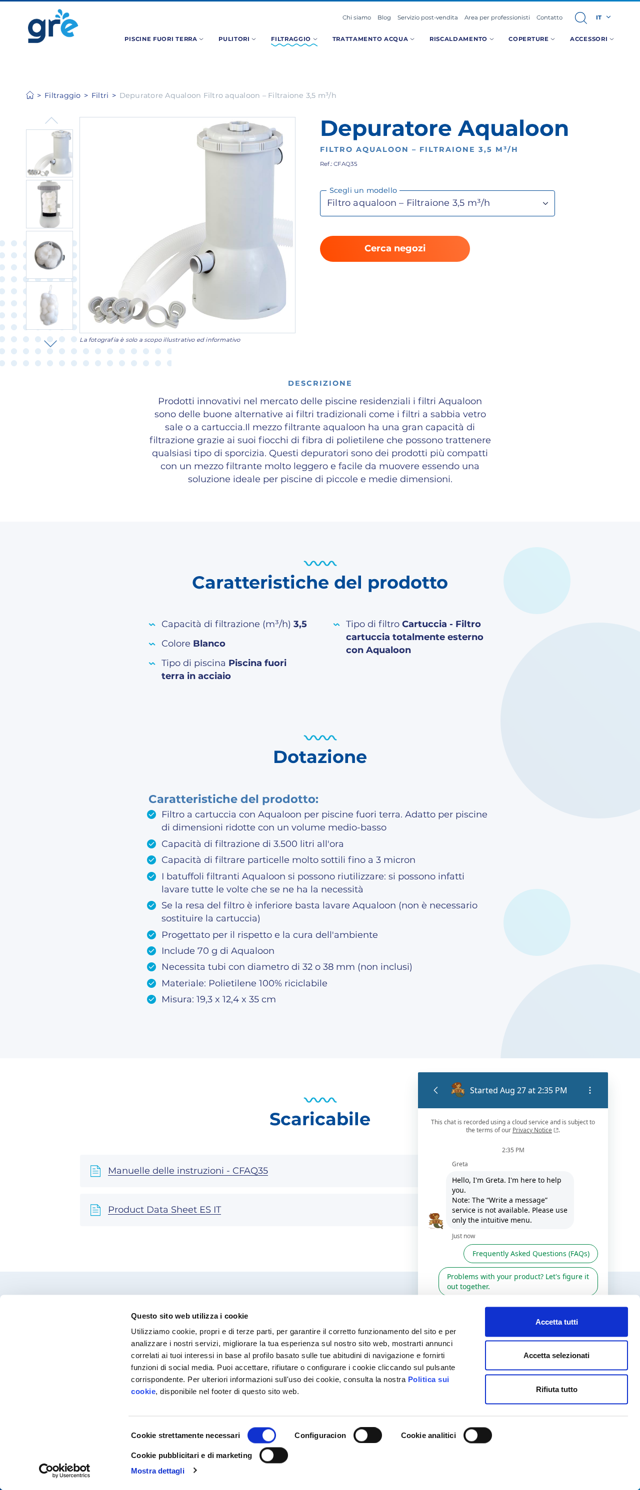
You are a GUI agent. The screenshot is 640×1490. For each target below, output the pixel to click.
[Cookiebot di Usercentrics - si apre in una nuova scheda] (64, 1470)
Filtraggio (62, 95)
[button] (581, 18)
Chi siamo (356, 17)
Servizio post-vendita (428, 17)
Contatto (549, 17)
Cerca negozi (395, 248)
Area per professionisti (497, 17)
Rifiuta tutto (557, 1389)
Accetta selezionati (557, 1355)
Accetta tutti (557, 1322)
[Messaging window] (513, 1247)
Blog (384, 17)
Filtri (100, 95)
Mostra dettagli (157, 1470)
